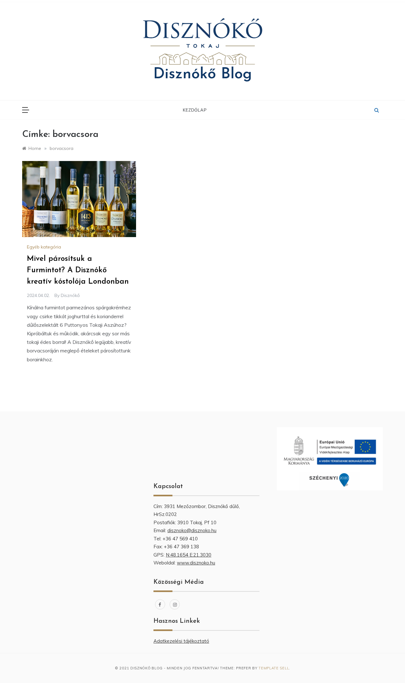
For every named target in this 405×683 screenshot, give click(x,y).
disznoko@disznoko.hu (191, 530)
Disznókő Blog (202, 74)
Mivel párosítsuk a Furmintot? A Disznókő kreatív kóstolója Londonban (78, 270)
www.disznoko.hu (196, 563)
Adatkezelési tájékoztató (181, 641)
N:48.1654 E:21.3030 (188, 555)
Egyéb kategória (44, 247)
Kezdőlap (195, 110)
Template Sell (274, 668)
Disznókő (70, 295)
